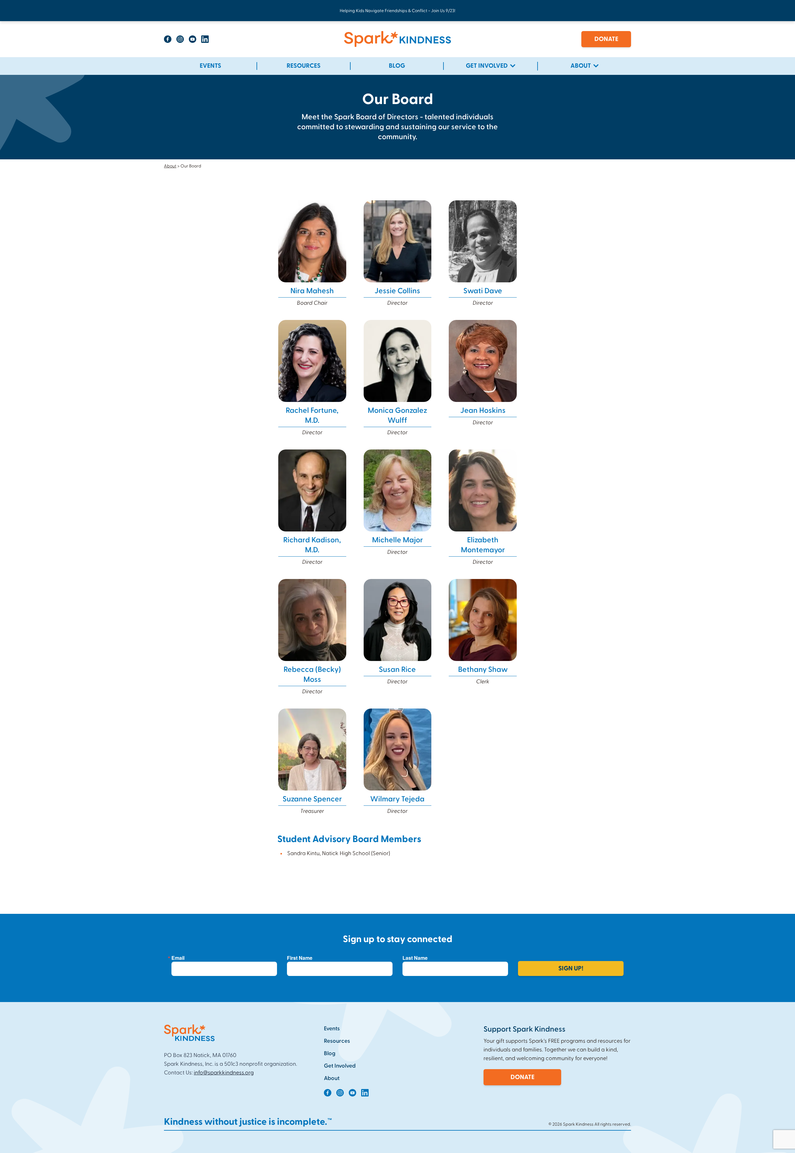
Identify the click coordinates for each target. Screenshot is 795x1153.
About (170, 166)
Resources (337, 1041)
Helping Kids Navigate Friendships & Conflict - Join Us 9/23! (397, 11)
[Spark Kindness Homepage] (397, 39)
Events (332, 1028)
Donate (606, 39)
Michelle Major (397, 540)
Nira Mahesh (312, 291)
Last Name (415, 957)
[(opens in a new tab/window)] (167, 39)
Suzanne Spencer (312, 799)
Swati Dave (482, 291)
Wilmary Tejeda (397, 799)
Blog (329, 1053)
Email (177, 957)
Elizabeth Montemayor (483, 545)
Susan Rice (397, 669)
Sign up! (570, 968)
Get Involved (340, 1066)
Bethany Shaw (483, 669)
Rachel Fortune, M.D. (312, 415)
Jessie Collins (397, 291)
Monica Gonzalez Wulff (397, 415)
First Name (299, 957)
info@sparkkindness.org (224, 1072)
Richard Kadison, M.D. (312, 545)
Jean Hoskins (483, 410)
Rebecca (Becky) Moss (312, 674)
